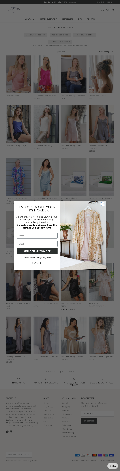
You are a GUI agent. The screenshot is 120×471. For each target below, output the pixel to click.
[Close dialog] (103, 204)
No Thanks (37, 263)
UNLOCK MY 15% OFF (37, 251)
